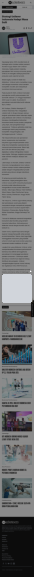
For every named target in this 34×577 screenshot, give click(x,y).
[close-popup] (30, 271)
